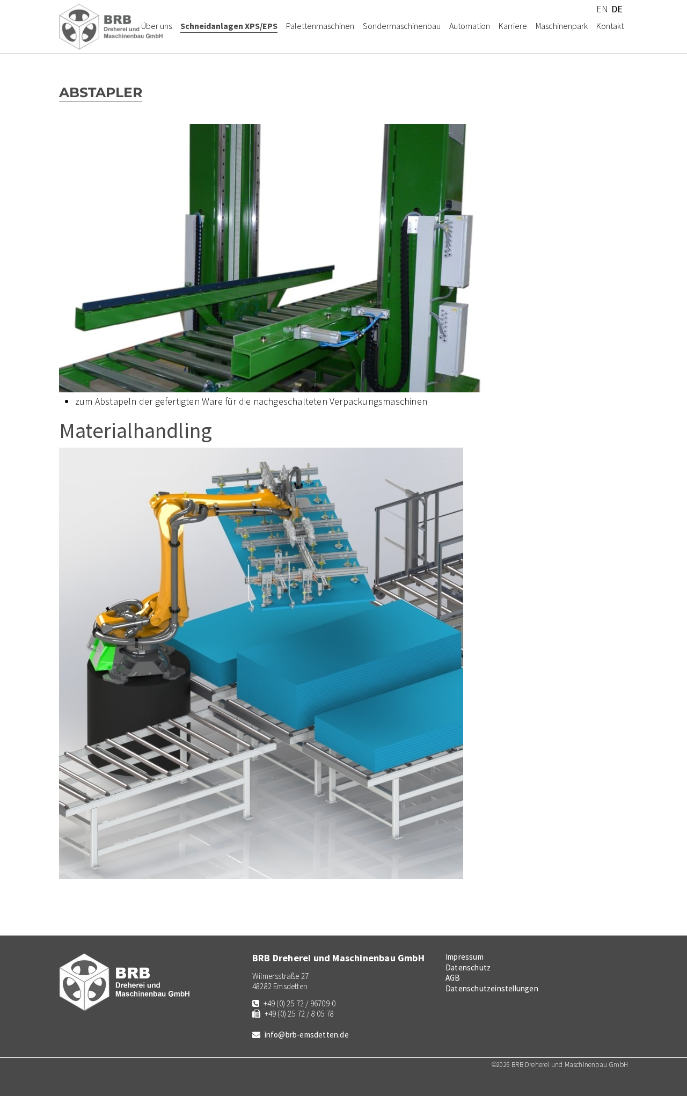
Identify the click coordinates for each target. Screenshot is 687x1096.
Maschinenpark (562, 25)
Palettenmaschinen (320, 25)
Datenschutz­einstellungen (491, 988)
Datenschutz (468, 967)
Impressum (464, 957)
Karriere (513, 25)
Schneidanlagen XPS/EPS (228, 25)
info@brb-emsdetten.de (307, 1034)
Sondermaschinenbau (402, 25)
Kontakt (610, 25)
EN (602, 9)
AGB (453, 978)
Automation (469, 25)
